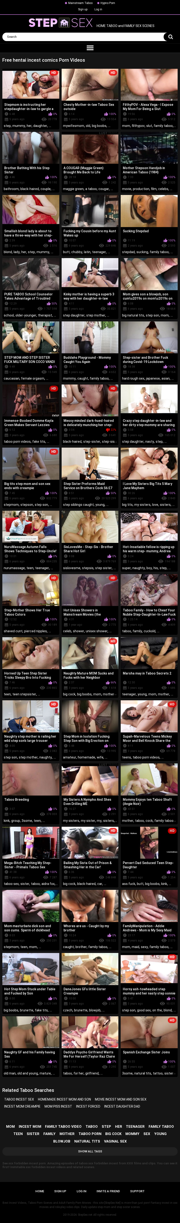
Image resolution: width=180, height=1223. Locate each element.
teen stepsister (24, 694)
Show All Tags (90, 1151)
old (88, 126)
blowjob (95, 1010)
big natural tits (133, 315)
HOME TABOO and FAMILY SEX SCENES (125, 26)
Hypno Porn (108, 3)
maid (135, 947)
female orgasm (32, 378)
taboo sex (11, 884)
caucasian (11, 378)
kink (7, 821)
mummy (18, 126)
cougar (103, 189)
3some (27, 821)
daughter (40, 126)
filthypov (138, 126)
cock (149, 821)
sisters (165, 505)
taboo (126, 631)
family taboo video (63, 1126)
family (137, 631)
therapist (45, 315)
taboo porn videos (17, 441)
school (9, 315)
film (154, 189)
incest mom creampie (22, 1106)
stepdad (128, 252)
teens (126, 757)
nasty (149, 441)
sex (146, 1134)
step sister (103, 568)
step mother (95, 315)
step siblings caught (78, 505)
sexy (144, 947)
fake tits (38, 441)
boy (149, 568)
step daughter (74, 315)
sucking (142, 252)
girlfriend (92, 1073)
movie (126, 189)
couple (46, 189)
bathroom (11, 189)
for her (79, 1073)
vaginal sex (115, 1141)
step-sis (108, 441)
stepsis (88, 568)
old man (10, 1073)
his (156, 568)
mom (126, 126)
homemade (86, 757)
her (29, 126)
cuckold (149, 631)
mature (45, 1073)
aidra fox (48, 884)
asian (165, 378)
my (99, 821)
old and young (27, 1073)
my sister (88, 821)
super (126, 568)
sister (24, 884)
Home (39, 1191)
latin (87, 252)
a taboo (91, 189)
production (141, 189)
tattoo (158, 1073)
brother (81, 947)
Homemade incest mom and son (64, 1099)
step (7, 126)
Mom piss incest (58, 1106)
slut (149, 126)
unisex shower (97, 631)
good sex (144, 1010)
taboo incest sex (19, 1099)
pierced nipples (35, 631)
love (155, 505)
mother (108, 694)
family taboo (163, 126)
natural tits (142, 1073)
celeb (67, 631)
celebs (163, 189)
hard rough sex (133, 378)
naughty (138, 568)
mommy (69, 378)
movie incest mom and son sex (120, 1099)
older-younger (25, 315)
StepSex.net (85, 1214)
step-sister (91, 441)
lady (17, 252)
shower (78, 631)
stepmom (11, 505)
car (99, 884)
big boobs (99, 126)
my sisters (142, 505)
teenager (99, 252)
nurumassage (14, 568)
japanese (153, 378)
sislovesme (71, 568)
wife (100, 757)
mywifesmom (73, 126)
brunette (26, 1010)
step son (152, 315)
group (15, 821)
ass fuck (128, 884)
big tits (127, 505)
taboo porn (90, 1134)
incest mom (30, 1126)
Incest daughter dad (122, 1106)
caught (82, 378)
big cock (69, 694)
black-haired (29, 189)
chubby (76, 252)
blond (8, 252)
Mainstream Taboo (80, 3)
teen (30, 568)
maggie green (73, 189)
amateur (69, 757)
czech (67, 1010)
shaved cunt (13, 631)
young (100, 505)
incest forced (88, 1106)
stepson (26, 505)
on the (157, 1010)
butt (66, 252)
